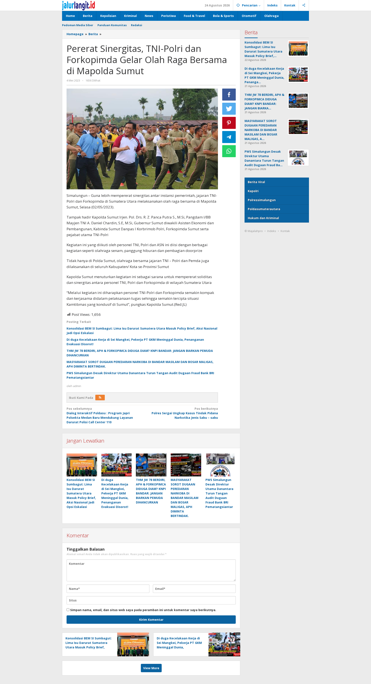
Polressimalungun (262, 200)
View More (151, 668)
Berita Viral (256, 182)
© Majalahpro (254, 231)
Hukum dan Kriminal (263, 218)
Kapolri (253, 191)
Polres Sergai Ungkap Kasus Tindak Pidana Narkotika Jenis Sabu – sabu (185, 413)
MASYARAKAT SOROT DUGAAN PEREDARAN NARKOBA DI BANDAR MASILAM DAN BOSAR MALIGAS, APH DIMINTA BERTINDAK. (184, 498)
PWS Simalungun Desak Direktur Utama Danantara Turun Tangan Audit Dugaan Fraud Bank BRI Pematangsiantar (219, 493)
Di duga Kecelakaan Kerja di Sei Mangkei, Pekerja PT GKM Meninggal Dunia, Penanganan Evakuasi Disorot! (114, 493)
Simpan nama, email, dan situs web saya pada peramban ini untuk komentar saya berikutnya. (143, 610)
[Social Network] (304, 5)
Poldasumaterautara (264, 209)
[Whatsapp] (229, 151)
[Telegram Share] (229, 137)
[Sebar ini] (229, 95)
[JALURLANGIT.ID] (78, 5)
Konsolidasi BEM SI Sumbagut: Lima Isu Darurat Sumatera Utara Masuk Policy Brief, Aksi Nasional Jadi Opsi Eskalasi (81, 493)
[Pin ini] (229, 123)
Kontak (285, 231)
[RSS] (100, 397)
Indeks (271, 231)
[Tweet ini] (229, 109)
